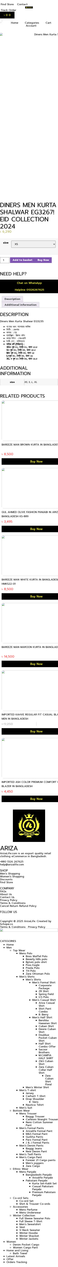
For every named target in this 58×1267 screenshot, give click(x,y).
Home (10, 945)
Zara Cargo (33, 1166)
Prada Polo (32, 968)
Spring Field (46, 994)
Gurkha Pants (34, 1137)
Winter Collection (24, 1215)
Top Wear (19, 950)
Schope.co (6, 924)
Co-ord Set (26, 1201)
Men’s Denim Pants (31, 1146)
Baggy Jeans (34, 1148)
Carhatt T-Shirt (35, 1096)
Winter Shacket (29, 1236)
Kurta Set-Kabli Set (44, 1183)
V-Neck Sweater (29, 1230)
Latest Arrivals (15, 1256)
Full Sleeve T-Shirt (30, 1221)
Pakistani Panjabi (36, 1181)
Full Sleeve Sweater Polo (34, 1218)
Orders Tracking (16, 1262)
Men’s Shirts (26, 977)
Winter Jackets (28, 1239)
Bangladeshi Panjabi (39, 1175)
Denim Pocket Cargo (26, 1245)
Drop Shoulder (35, 1099)
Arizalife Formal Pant (39, 1131)
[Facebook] (1, 915)
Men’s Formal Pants (31, 1128)
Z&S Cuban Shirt (46, 1062)
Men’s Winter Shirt (37, 1087)
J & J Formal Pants (37, 1143)
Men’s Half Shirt (42, 1017)
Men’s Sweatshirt (30, 1224)
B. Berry (43, 1015)
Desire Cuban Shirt (47, 1030)
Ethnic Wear (20, 1169)
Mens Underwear (30, 1213)
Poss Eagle (32, 965)
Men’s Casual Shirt (44, 1000)
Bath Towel (20, 1253)
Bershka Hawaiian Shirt (48, 1021)
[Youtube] (8, 915)
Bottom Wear (21, 1111)
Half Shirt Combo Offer (47, 1045)
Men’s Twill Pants (30, 1154)
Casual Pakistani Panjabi (42, 1187)
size (5, 242)
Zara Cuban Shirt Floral (49, 1080)
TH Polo (31, 971)
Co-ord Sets (20, 1198)
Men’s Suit (25, 1108)
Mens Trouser (28, 1114)
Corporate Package (45, 987)
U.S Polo (44, 997)
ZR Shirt (44, 991)
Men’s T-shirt (27, 1090)
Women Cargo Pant (25, 1248)
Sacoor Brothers (44, 1051)
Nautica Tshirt (35, 1105)
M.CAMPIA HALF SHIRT (46, 1056)
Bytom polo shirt (36, 962)
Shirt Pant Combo (45, 1010)
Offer (9, 1259)
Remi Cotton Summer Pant (39, 1123)
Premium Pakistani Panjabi (44, 1193)
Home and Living (17, 1250)
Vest (22, 1227)
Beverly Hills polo (36, 959)
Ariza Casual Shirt (47, 1004)
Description (12, 299)
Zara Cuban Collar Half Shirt (46, 1070)
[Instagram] (5, 915)
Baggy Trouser (35, 1116)
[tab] (12, 299)
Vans (35, 1102)
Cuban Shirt (46, 1026)
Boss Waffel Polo (36, 956)
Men (9, 948)
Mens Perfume (28, 1210)
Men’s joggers (35, 1163)
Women (11, 1242)
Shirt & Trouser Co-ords (34, 1204)
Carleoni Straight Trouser (42, 1119)
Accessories (20, 1207)
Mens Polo (25, 953)
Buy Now (43, 260)
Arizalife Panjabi (42, 1178)
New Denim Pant (36, 1151)
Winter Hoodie (28, 1233)
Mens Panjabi (27, 1172)
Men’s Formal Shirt (43, 982)
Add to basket (22, 260)
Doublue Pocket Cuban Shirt (48, 1038)
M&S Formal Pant (37, 1134)
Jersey (30, 1093)
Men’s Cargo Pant (30, 1157)
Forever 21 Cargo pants (40, 1160)
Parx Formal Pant (37, 1140)
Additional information (21, 305)
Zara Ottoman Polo (38, 974)
